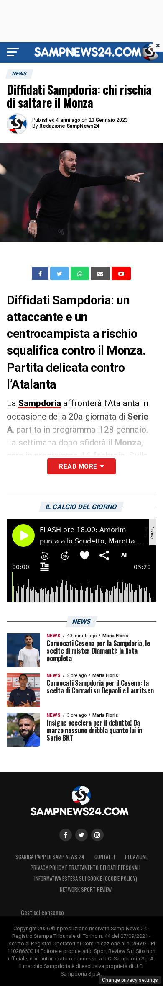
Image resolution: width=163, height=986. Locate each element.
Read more (78, 466)
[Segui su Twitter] (81, 835)
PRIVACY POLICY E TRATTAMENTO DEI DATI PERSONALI (85, 868)
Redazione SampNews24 (69, 126)
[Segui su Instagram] (97, 835)
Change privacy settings (130, 980)
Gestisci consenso (42, 912)
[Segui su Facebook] (65, 835)
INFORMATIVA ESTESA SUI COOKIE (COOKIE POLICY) (85, 879)
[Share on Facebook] (41, 273)
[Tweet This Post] (60, 273)
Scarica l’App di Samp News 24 (49, 857)
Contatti (104, 857)
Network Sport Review (86, 889)
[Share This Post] (81, 273)
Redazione (136, 857)
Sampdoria (39, 403)
